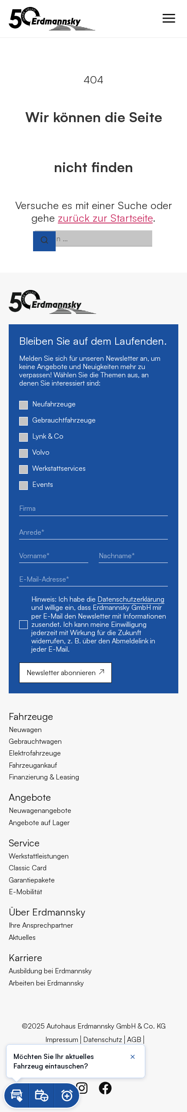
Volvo (41, 452)
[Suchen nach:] (93, 238)
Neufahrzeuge (54, 404)
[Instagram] (81, 1088)
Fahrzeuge (31, 716)
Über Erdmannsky (47, 912)
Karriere (25, 957)
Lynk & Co (47, 436)
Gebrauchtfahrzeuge (64, 420)
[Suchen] (44, 241)
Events (42, 484)
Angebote (30, 797)
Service (24, 843)
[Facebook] (105, 1088)
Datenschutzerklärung (130, 599)
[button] (16, 1095)
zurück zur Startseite (105, 217)
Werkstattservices (59, 468)
